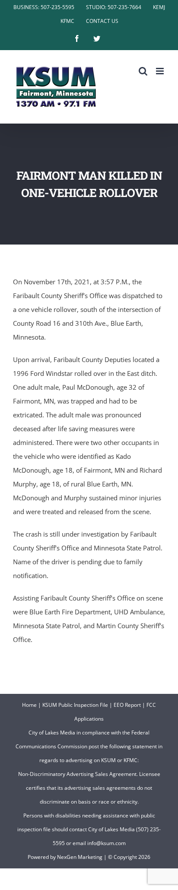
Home (29, 705)
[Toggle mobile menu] (160, 71)
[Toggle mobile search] (143, 71)
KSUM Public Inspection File (75, 705)
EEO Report (127, 705)
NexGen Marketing (79, 857)
